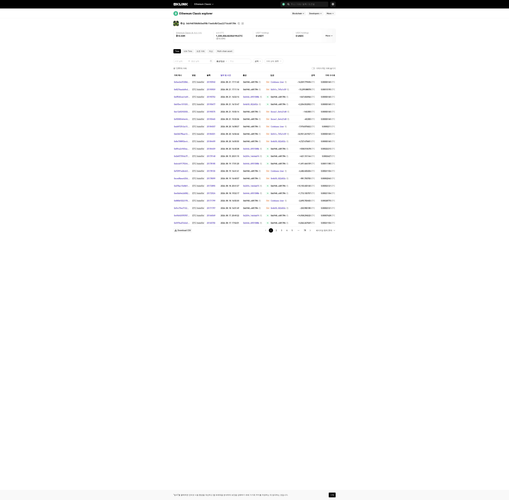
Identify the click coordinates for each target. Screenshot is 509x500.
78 (305, 230)
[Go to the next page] (310, 230)
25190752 (211, 97)
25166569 (211, 216)
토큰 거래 (201, 51)
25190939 (211, 89)
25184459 (211, 149)
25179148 (211, 156)
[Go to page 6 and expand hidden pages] (298, 230)
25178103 (211, 171)
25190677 (211, 104)
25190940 (211, 82)
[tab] (177, 51)
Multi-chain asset (224, 51)
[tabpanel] (254, 144)
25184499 (211, 141)
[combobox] (326, 230)
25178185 (211, 164)
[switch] (313, 68)
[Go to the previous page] (266, 230)
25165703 (211, 223)
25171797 (211, 208)
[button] (288, 4)
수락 (332, 495)
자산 (211, 51)
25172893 (211, 186)
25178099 (211, 178)
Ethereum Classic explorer (195, 13)
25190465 (211, 119)
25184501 (211, 134)
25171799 (211, 201)
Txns (177, 51)
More (328, 36)
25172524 (211, 193)
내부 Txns (188, 51)
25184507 (211, 127)
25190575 (211, 112)
